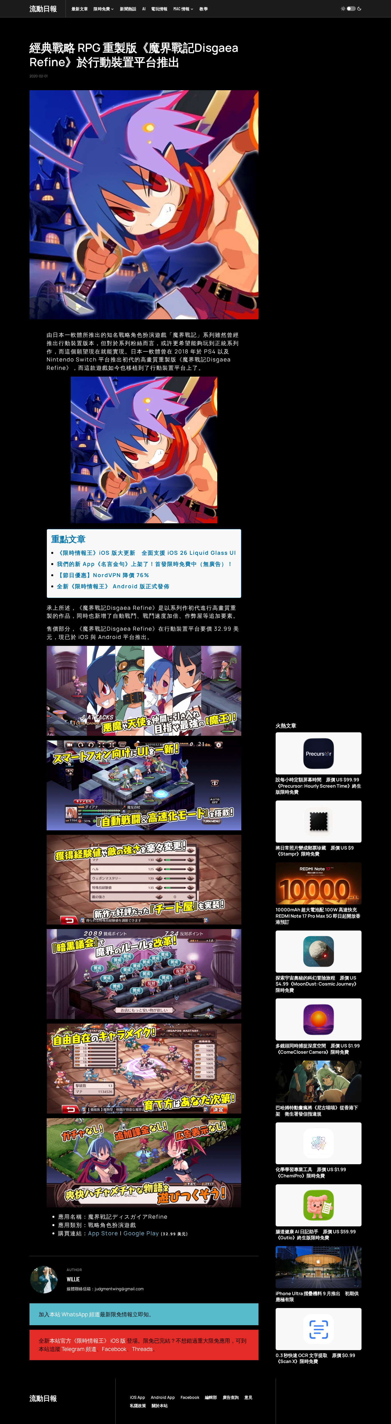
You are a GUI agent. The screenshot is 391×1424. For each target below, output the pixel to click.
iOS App (137, 1397)
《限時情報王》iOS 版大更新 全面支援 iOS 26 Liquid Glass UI (146, 552)
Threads (142, 1349)
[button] (351, 8)
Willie (73, 1279)
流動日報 (43, 8)
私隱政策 (138, 1405)
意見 (248, 1397)
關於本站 (160, 1405)
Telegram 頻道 (79, 1349)
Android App (163, 1397)
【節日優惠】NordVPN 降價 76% (103, 575)
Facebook (114, 1349)
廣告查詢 (231, 1397)
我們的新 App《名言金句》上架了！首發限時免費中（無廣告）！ (145, 564)
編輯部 (211, 1397)
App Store (103, 1233)
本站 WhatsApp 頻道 (75, 1314)
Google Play (141, 1233)
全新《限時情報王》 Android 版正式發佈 (113, 586)
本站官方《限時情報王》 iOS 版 (88, 1340)
